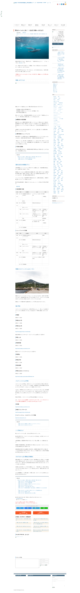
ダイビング (21, 33)
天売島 (58, 145)
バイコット (55, 123)
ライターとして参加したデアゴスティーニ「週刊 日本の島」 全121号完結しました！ (61, 59)
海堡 (54, 170)
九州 (58, 131)
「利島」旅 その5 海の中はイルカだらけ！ (25, 485)
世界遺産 (59, 128)
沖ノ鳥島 (55, 167)
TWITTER (61, 4)
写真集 (62, 139)
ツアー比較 (61, 118)
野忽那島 (55, 186)
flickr (59, 98)
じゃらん (55, 107)
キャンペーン (56, 112)
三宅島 (59, 126)
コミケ (61, 112)
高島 (58, 191)
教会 (61, 161)
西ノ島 (55, 183)
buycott (55, 96)
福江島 (58, 178)
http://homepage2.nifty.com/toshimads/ (22, 412)
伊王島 (55, 136)
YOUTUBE (57, 4)
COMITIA (55, 98)
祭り (62, 177)
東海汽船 (18, 186)
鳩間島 (55, 192)
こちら (26, 499)
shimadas (55, 102)
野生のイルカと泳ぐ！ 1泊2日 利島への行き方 (29, 30)
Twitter (18, 33)
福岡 (54, 178)
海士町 (58, 170)
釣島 (59, 186)
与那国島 (55, 128)
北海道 (55, 142)
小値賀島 (55, 148)
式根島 (55, 158)
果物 (58, 166)
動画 (62, 140)
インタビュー (60, 109)
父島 (58, 172)
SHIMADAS (61, 102)
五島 (54, 132)
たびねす (59, 107)
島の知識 (55, 151)
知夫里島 (55, 175)
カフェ (55, 110)
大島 (39, 33)
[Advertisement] (40, 15)
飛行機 (62, 189)
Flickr (54, 99)
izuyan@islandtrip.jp (19, 498)
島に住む (43, 25)
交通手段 (55, 134)
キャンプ (59, 110)
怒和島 (59, 159)
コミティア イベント (57, 117)
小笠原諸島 (60, 148)
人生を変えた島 (61, 134)
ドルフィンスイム (27, 33)
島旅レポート (23, 25)
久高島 (55, 131)
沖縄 (59, 167)
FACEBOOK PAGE (63, 4)
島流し (58, 156)
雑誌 (54, 189)
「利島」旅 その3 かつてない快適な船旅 (25, 159)
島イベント (56, 25)
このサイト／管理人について (58, 43)
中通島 (62, 129)
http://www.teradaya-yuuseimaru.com (22, 406)
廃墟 (62, 156)
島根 (54, 156)
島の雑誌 (59, 151)
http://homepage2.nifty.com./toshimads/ (22, 331)
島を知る (36, 25)
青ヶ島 (58, 189)
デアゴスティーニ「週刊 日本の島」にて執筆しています (61, 64)
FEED (65, 4)
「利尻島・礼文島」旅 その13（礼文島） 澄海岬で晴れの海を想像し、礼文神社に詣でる (61, 76)
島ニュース (50, 25)
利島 (37, 33)
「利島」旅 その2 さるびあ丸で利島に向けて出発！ (27, 481)
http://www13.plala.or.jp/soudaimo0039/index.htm (24, 376)
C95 (58, 96)
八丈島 (55, 137)
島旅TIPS (30, 25)
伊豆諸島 (31, 33)
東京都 (43, 33)
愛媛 (54, 161)
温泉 (62, 170)
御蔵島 (59, 158)
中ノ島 (55, 129)
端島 (62, 178)
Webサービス (60, 104)
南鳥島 (59, 142)
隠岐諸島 (58, 188)
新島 (54, 164)
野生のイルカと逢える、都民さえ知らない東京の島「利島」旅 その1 (29, 156)
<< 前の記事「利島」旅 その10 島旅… (23, 513)
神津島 (59, 177)
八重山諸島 (59, 137)
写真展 (35, 33)
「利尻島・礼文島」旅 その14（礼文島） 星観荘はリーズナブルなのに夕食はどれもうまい (61, 70)
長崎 (62, 186)
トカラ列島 (55, 120)
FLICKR (59, 4)
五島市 (58, 132)
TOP (17, 25)
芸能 (62, 180)
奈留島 (62, 145)
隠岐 (54, 188)
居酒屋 (55, 150)
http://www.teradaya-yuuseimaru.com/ (22, 348)
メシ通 (55, 126)
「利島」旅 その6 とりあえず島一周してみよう (26, 486)
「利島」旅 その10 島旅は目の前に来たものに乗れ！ (40, 519)
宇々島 (55, 147)
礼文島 (55, 177)
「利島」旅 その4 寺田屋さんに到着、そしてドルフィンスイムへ (29, 423)
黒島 (58, 192)
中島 (58, 129)
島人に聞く (60, 153)
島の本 (59, 150)
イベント (55, 109)
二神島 (62, 131)
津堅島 (59, 169)
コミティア (55, 115)
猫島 (62, 172)
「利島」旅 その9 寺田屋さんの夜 (24, 491)
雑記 (62, 188)
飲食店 (55, 191)
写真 (54, 139)
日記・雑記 (63, 25)
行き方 (59, 181)
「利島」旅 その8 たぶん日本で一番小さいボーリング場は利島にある (30, 490)
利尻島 (55, 140)
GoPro (58, 99)
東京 (61, 164)
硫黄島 (59, 175)
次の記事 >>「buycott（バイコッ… (41, 513)
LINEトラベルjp (56, 101)
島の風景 (55, 153)
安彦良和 (59, 147)
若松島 (55, 181)
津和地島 (55, 169)
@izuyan (20, 62)
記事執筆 (59, 183)
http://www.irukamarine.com (20, 417)
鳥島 (62, 191)
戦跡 (57, 161)
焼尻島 (55, 172)
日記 (57, 164)
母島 (62, 166)
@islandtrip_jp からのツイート (57, 202)
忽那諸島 (55, 159)
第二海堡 (55, 180)
